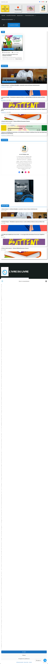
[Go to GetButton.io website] (45, 662)
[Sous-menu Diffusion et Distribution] (14, 19)
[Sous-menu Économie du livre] (35, 15)
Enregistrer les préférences (24, 658)
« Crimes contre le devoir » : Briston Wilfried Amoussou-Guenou (15, 121)
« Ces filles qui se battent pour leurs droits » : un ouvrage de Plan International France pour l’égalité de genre (24, 110)
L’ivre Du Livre (4, 2)
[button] (46, 281)
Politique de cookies (19, 662)
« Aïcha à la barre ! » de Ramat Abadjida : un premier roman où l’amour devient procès (20, 85)
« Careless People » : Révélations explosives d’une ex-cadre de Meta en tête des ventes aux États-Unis (23, 98)
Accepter (24, 651)
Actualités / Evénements (9, 81)
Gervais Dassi (7, 52)
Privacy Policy (26, 662)
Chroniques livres (8, 49)
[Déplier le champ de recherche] (3, 25)
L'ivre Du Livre (19, 271)
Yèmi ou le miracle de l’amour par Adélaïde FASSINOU (10, 55)
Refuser (24, 655)
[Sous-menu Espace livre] (23, 15)
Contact (30, 662)
